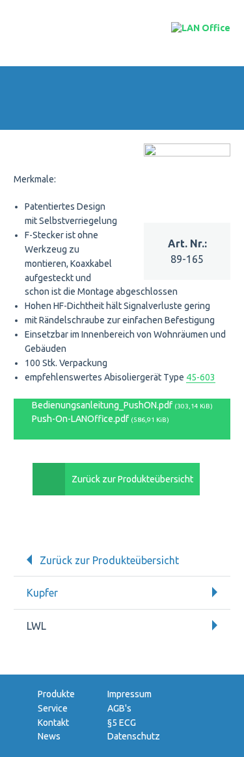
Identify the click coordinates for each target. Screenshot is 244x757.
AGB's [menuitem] (119, 708)
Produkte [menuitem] (56, 694)
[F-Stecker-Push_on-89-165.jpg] (187, 152)
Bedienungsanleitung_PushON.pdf (121, 405)
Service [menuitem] (53, 708)
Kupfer (42, 593)
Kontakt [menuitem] (53, 722)
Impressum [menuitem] (129, 694)
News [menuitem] (49, 736)
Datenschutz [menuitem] (133, 736)
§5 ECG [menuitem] (121, 722)
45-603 (200, 377)
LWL (36, 626)
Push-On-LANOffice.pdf (99, 419)
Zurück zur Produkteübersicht (132, 479)
